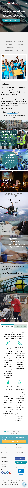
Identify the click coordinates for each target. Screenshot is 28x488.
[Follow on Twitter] (7, 472)
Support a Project (19, 450)
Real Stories (4, 452)
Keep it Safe (20, 44)
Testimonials (4, 455)
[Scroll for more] (14, 118)
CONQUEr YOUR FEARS (14, 195)
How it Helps (9, 41)
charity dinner (10, 156)
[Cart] (26, 3)
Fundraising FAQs (9, 50)
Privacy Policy (5, 480)
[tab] (7, 326)
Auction (22, 36)
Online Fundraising (18, 39)
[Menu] (2, 3)
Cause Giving (18, 447)
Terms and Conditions (15, 480)
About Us (3, 447)
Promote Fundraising (11, 44)
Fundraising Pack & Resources (14, 47)
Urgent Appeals (19, 452)
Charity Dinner (8, 36)
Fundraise (3, 466)
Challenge (9, 39)
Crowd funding (13, 240)
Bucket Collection (19, 33)
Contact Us (4, 450)
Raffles (16, 36)
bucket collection (9, 133)
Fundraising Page (18, 41)
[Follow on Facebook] (2, 472)
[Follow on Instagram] (5, 472)
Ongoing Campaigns (20, 455)
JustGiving (22, 353)
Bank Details (4, 457)
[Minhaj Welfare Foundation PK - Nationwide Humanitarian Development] (14, 3)
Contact (8, 437)
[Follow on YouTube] (10, 472)
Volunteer (3, 464)
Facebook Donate (20, 50)
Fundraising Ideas (8, 33)
